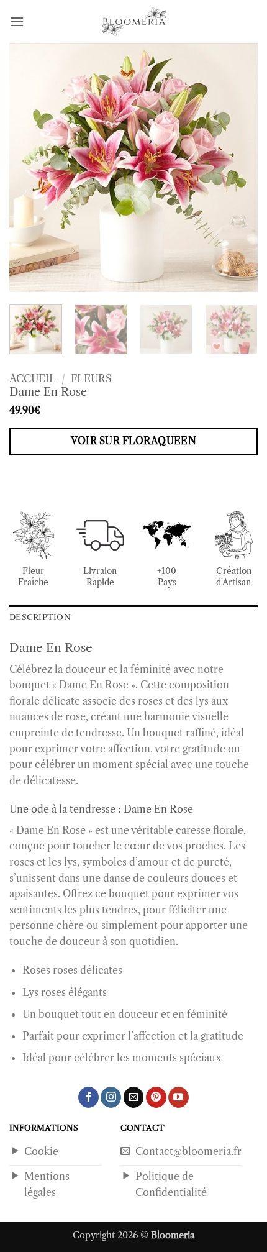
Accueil (32, 378)
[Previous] (30, 168)
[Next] (237, 168)
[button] (16, 21)
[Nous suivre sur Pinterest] (156, 1097)
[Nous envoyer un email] (134, 1097)
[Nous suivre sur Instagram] (111, 1097)
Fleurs (91, 378)
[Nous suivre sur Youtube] (178, 1097)
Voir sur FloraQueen (134, 441)
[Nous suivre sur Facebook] (88, 1097)
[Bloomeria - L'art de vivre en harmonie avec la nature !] (133, 21)
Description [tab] (40, 617)
